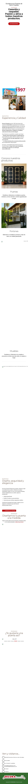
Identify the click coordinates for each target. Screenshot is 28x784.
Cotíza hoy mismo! (19, 522)
